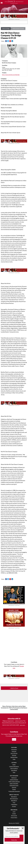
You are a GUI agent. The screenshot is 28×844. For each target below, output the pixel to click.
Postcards (14, 751)
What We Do (14, 800)
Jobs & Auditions (14, 768)
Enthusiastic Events (14, 785)
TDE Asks (14, 755)
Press (14, 802)
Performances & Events (18, 28)
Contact (14, 813)
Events (14, 764)
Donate (14, 739)
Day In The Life (14, 753)
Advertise (14, 787)
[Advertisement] (14, 645)
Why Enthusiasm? (14, 798)
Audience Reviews (14, 779)
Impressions (14, 749)
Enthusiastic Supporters (14, 791)
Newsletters (14, 804)
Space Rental (14, 770)
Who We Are (14, 796)
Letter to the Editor (14, 783)
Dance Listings (5, 28)
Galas (14, 772)
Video (14, 759)
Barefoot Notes (14, 757)
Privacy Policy (14, 817)
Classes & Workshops (14, 766)
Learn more (22, 725)
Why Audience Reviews (14, 781)
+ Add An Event (14, 688)
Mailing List (14, 777)
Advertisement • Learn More (14, 19)
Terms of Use (14, 815)
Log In (14, 811)
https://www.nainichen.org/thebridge (11, 74)
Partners (14, 806)
